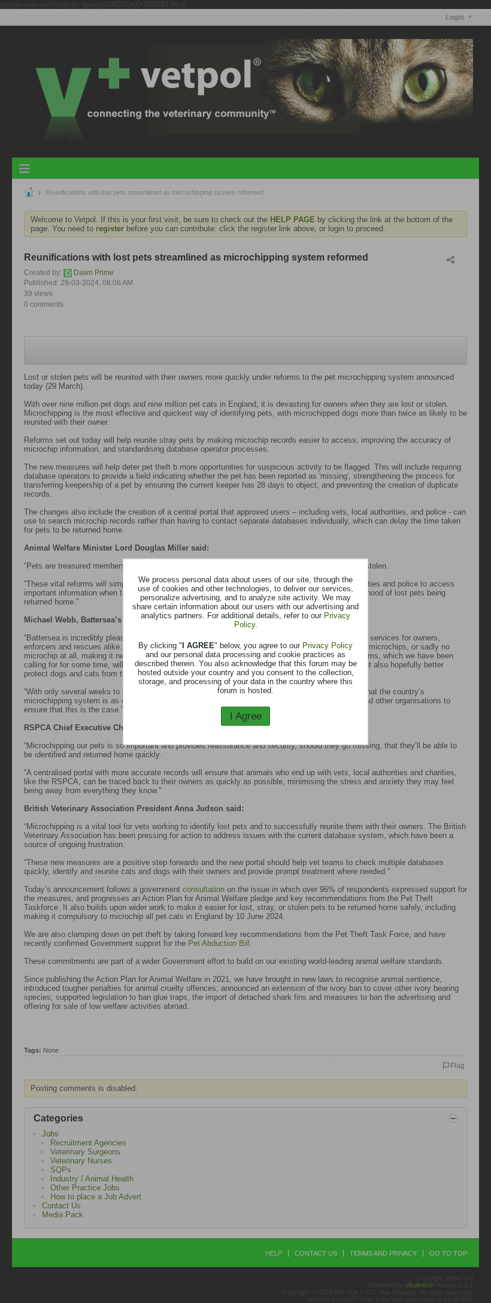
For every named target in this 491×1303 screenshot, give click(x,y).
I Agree (246, 716)
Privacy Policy (327, 645)
